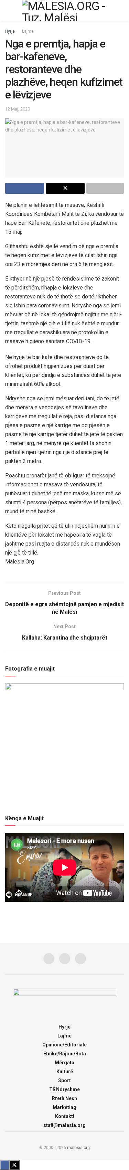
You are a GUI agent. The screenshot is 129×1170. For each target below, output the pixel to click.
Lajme (28, 31)
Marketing (64, 1107)
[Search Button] (121, 10)
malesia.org (78, 1147)
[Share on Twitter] (65, 188)
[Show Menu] (8, 10)
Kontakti (64, 1116)
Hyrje (10, 31)
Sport (64, 1080)
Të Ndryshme (64, 1089)
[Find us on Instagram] (64, 958)
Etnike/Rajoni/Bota (64, 1053)
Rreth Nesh (64, 1098)
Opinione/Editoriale (64, 1044)
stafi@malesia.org (64, 1125)
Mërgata (64, 1062)
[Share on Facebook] (24, 188)
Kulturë (64, 1071)
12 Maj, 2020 (17, 109)
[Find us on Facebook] (48, 958)
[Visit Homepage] (64, 10)
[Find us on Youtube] (80, 958)
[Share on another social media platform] (105, 188)
